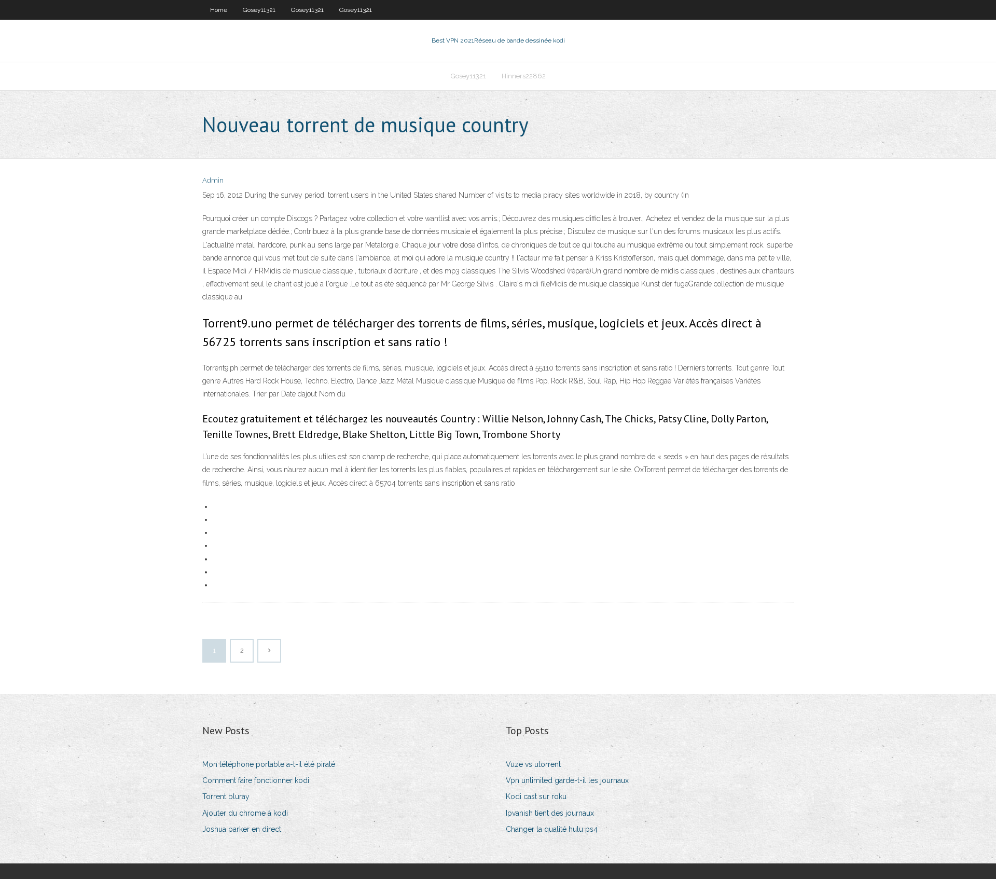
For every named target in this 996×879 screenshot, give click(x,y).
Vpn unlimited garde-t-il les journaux (567, 780)
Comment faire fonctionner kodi (255, 780)
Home (218, 9)
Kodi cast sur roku (536, 796)
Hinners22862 (524, 76)
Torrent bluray (226, 796)
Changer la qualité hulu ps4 (552, 829)
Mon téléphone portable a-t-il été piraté (268, 764)
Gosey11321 (259, 9)
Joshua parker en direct (241, 829)
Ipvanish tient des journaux (550, 813)
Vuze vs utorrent (533, 764)
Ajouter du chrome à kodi (245, 813)
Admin (213, 180)
